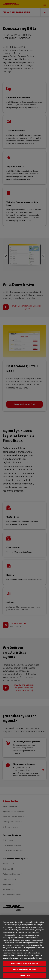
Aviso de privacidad (27, 958)
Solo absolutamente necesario (24, 969)
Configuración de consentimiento (24, 963)
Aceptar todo (24, 975)
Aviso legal (38, 958)
